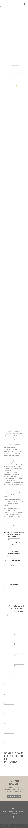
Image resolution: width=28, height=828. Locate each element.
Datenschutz (9, 827)
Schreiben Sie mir (14, 796)
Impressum (25, 825)
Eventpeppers (14, 584)
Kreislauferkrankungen (14, 536)
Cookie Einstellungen (17, 827)
